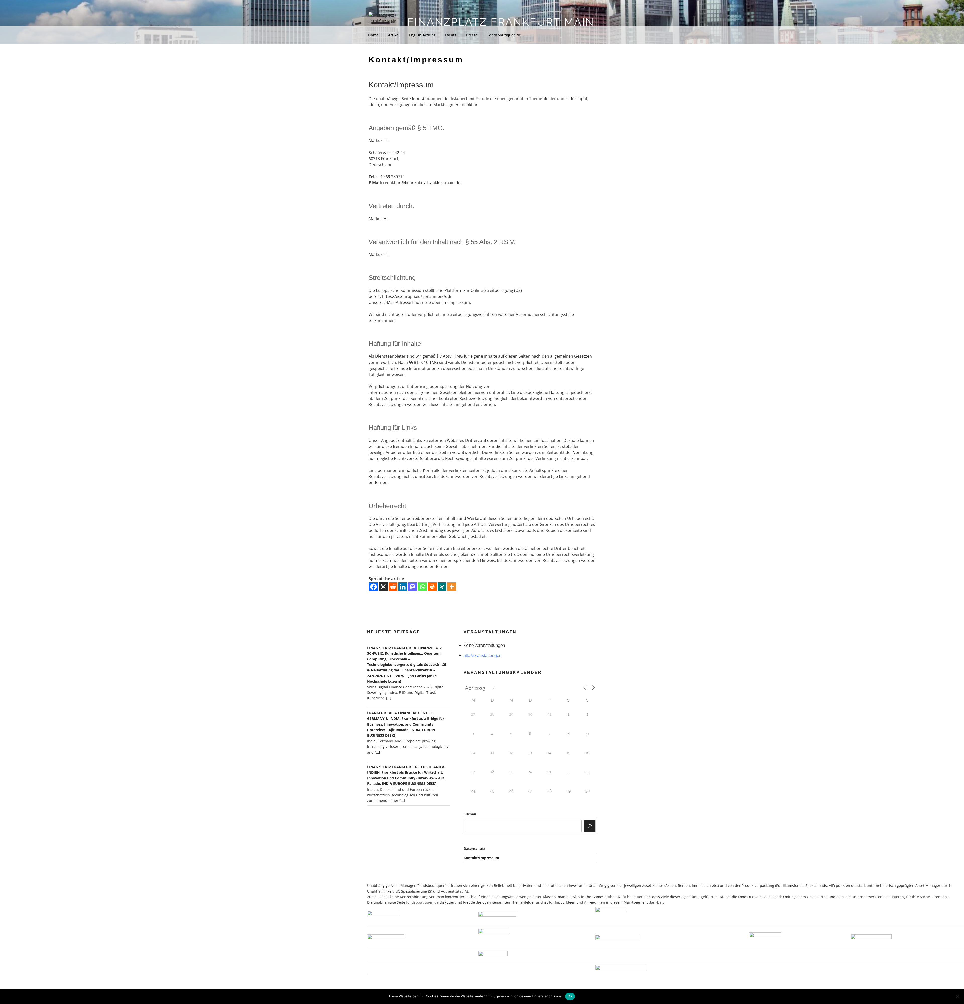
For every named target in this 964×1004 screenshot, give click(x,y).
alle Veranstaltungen (482, 655)
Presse (471, 35)
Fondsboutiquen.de (504, 35)
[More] (451, 586)
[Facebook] (373, 586)
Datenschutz (474, 848)
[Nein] (957, 996)
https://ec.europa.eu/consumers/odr (417, 296)
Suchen (470, 814)
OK (570, 996)
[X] (383, 586)
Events (450, 35)
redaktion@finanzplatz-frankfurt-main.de (421, 182)
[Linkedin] (402, 586)
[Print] (432, 586)
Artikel (393, 35)
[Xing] (442, 586)
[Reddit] (393, 586)
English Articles (422, 35)
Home (373, 35)
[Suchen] (590, 826)
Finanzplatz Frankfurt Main (500, 22)
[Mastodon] (412, 586)
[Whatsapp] (422, 586)
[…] (388, 698)
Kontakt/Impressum (481, 857)
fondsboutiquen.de (422, 902)
